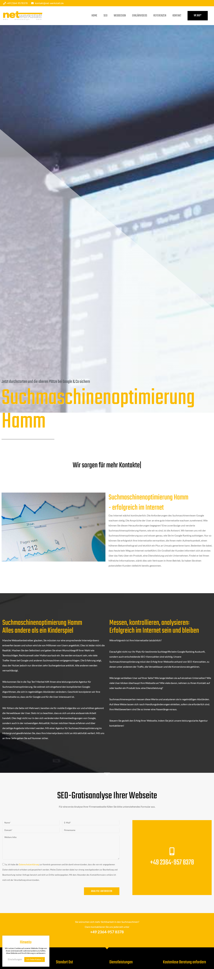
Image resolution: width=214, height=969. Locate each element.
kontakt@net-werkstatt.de (49, 3)
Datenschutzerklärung (29, 864)
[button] (198, 15)
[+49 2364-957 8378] (172, 851)
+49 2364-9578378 (17, 3)
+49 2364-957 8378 (172, 862)
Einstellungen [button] (15, 959)
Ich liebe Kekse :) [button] (34, 959)
